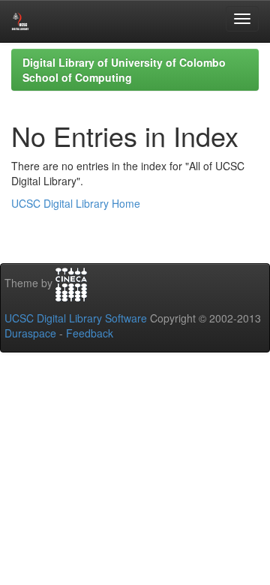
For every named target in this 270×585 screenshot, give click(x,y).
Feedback (89, 333)
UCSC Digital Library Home (75, 203)
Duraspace (30, 333)
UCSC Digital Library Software (75, 318)
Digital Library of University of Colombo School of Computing (124, 70)
